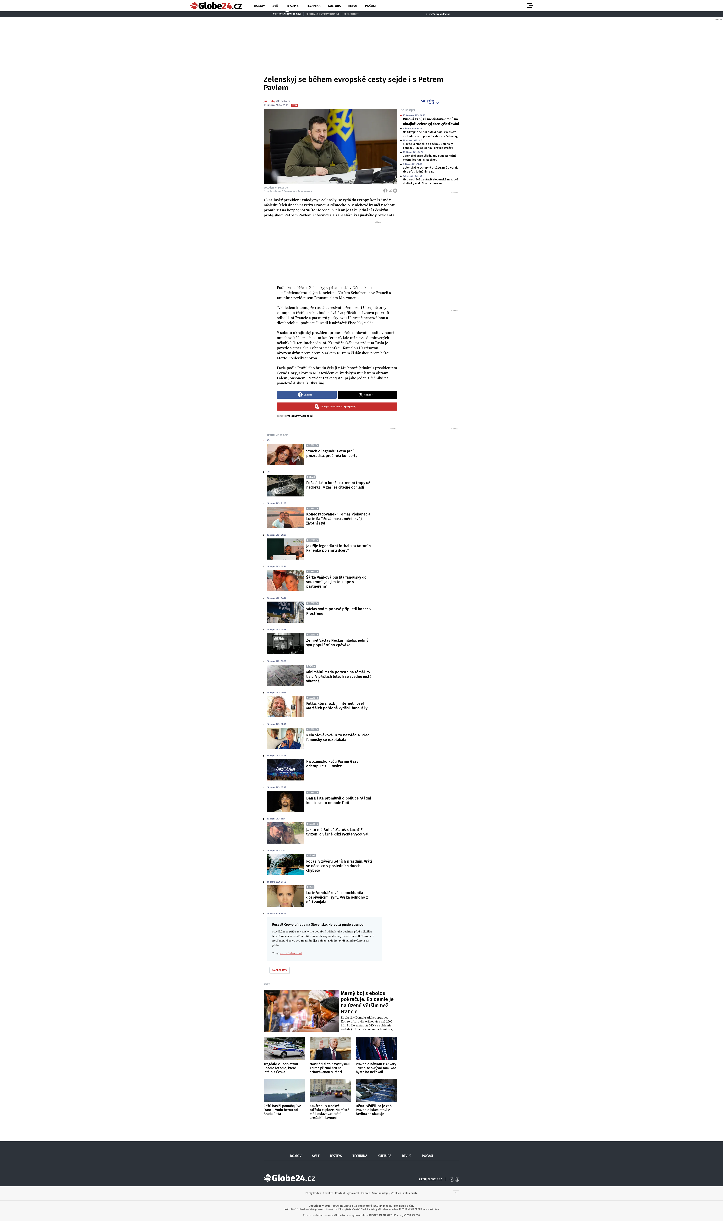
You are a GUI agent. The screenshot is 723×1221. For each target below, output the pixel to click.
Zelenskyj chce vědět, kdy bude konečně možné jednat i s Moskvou (429, 157)
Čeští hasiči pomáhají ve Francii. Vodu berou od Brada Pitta (282, 1110)
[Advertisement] (337, 252)
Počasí (370, 6)
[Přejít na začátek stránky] (456, 1193)
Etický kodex (313, 1193)
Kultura (334, 6)
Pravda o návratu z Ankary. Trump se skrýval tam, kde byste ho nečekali (376, 1068)
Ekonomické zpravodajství (322, 14)
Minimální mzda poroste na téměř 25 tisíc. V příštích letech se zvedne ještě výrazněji (338, 676)
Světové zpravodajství (287, 14)
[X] (390, 191)
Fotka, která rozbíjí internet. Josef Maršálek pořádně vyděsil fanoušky (337, 705)
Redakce (328, 1193)
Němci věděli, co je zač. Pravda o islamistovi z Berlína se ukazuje (374, 1110)
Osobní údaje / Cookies (386, 1193)
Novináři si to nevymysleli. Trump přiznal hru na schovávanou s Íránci (330, 1068)
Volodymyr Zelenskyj (300, 416)
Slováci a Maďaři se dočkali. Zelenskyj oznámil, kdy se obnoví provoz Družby (428, 146)
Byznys (293, 6)
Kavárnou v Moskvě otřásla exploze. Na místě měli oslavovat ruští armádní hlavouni (329, 1112)
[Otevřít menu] (529, 5)
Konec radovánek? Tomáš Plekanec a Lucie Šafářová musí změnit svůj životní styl (338, 518)
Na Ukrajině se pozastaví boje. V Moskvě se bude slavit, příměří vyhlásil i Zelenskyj (430, 134)
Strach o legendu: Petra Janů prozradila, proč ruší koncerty (331, 453)
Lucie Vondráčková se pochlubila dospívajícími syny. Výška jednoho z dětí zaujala (337, 897)
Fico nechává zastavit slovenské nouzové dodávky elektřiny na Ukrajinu (430, 181)
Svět (276, 6)
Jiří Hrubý (269, 101)
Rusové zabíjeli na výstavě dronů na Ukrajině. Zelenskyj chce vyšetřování (431, 121)
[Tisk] (395, 191)
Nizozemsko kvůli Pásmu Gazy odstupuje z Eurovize (332, 763)
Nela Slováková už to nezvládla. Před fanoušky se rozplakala (338, 737)
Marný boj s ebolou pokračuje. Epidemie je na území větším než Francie (367, 1002)
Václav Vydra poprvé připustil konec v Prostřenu (338, 611)
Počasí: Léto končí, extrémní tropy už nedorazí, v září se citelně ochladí (338, 484)
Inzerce (365, 1193)
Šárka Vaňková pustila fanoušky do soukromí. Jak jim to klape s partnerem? (336, 582)
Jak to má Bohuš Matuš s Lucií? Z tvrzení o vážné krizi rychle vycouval (337, 831)
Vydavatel (353, 1193)
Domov (259, 6)
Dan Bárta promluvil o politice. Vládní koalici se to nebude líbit (338, 800)
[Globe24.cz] (216, 5)
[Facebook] (385, 191)
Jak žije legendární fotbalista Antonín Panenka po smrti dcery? (338, 548)
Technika (313, 6)
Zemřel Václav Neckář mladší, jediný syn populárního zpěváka (337, 642)
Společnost (351, 14)
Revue (353, 6)
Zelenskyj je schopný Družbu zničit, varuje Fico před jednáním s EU (430, 169)
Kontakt (340, 1193)
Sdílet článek (430, 101)
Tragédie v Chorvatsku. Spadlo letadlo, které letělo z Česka (281, 1068)
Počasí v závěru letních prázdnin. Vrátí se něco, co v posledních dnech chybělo (339, 866)
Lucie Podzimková (291, 953)
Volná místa (410, 1193)
